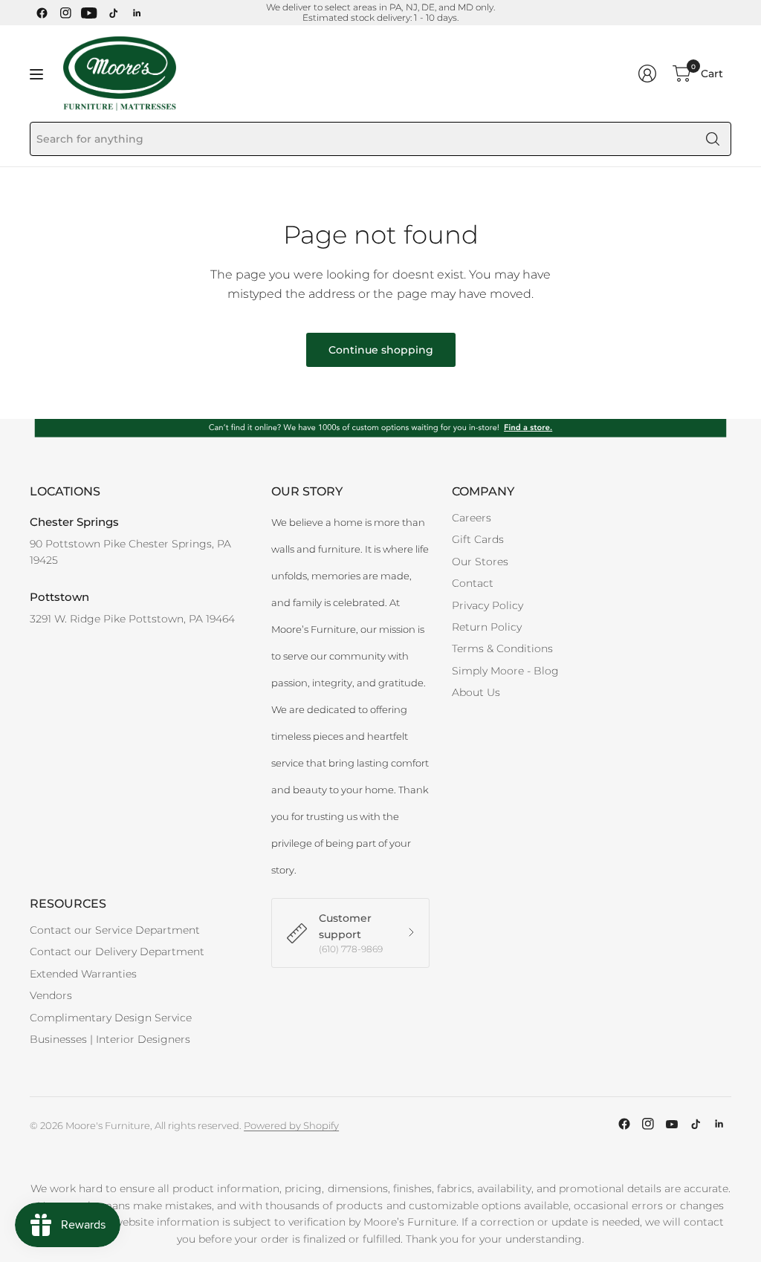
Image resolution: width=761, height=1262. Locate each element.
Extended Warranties (83, 973)
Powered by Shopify (291, 1125)
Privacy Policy (487, 605)
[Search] (712, 139)
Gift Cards (478, 539)
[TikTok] (113, 13)
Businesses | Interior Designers (110, 1039)
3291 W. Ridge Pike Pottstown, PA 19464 (132, 618)
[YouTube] (89, 13)
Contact (472, 583)
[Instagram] (65, 13)
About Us (476, 692)
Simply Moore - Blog (505, 670)
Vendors (51, 995)
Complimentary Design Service (111, 1017)
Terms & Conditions (502, 648)
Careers (471, 517)
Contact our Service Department (115, 930)
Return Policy (487, 627)
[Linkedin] (137, 13)
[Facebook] (42, 13)
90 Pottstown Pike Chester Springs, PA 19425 (130, 552)
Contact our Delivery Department (117, 951)
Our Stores (480, 561)
